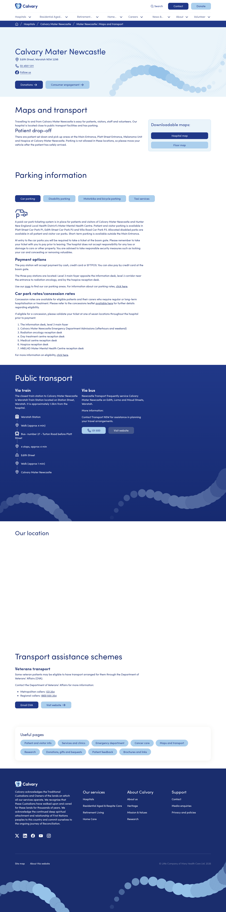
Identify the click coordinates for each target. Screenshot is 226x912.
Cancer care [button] (142, 743)
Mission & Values (137, 812)
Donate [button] (201, 6)
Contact (176, 799)
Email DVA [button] (27, 705)
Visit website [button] (121, 430)
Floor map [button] (179, 145)
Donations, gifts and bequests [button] (64, 752)
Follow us (25, 72)
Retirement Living (93, 812)
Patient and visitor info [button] (37, 743)
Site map (20, 863)
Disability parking (59, 198)
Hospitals (88, 799)
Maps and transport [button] (172, 743)
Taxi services (141, 198)
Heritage (132, 805)
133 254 (50, 691)
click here (121, 286)
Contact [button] (178, 6)
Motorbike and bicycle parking (102, 198)
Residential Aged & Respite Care (102, 805)
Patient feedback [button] (102, 752)
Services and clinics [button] (73, 743)
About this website (40, 863)
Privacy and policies (184, 812)
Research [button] (30, 752)
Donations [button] (27, 84)
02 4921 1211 (27, 65)
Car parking (28, 198)
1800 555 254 (49, 695)
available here (104, 303)
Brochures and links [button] (135, 752)
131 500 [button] (96, 430)
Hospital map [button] (180, 135)
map (27, 286)
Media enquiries (181, 805)
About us (132, 799)
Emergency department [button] (110, 743)
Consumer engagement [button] (65, 84)
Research (132, 819)
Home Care (90, 819)
